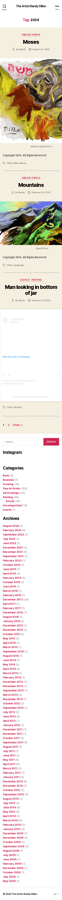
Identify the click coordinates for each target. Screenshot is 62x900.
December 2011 (12, 729)
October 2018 (11, 582)
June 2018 (9, 586)
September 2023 (13, 534)
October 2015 (11, 634)
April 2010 (9, 816)
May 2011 (9, 759)
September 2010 (13, 794)
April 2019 (9, 573)
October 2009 (12, 842)
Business (8, 479)
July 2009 (9, 855)
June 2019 (9, 569)
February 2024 (12, 530)
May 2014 (9, 664)
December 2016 (13, 612)
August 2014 (11, 655)
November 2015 (13, 629)
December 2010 (13, 781)
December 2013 (13, 681)
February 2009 (12, 863)
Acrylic (25, 279)
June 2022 (9, 543)
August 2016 (11, 616)
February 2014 (12, 677)
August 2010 (11, 798)
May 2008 (9, 881)
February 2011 (12, 772)
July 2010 (9, 803)
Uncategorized (12, 505)
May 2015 (9, 638)
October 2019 (11, 564)
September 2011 (13, 742)
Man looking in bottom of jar (31, 290)
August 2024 (11, 525)
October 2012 (11, 703)
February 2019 (12, 577)
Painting (36, 279)
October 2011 (11, 738)
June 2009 (10, 859)
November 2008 (13, 868)
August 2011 (10, 746)
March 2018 (10, 590)
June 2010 (9, 807)
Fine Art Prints (31, 34)
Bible (15, 163)
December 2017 (13, 599)
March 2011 (10, 768)
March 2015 (10, 647)
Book (6, 475)
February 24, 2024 (41, 192)
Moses (31, 42)
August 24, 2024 (41, 49)
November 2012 (13, 699)
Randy (22, 49)
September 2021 (13, 556)
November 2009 (13, 837)
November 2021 (13, 551)
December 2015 (13, 625)
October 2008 (12, 872)
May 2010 (9, 811)
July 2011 (9, 751)
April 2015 (9, 642)
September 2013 (13, 690)
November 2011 (12, 733)
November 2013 (13, 686)
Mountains (31, 185)
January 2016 (11, 621)
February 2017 (12, 608)
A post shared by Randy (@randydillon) (31, 397)
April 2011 (9, 764)
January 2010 (11, 829)
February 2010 (12, 824)
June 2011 (9, 755)
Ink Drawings (11, 492)
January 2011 (11, 777)
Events (7, 509)
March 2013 (10, 694)
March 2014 (10, 673)
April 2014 (9, 668)
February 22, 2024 (41, 300)
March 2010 (10, 820)
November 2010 (13, 785)
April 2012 (9, 720)
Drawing (8, 484)
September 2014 (13, 651)
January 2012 (11, 725)
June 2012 (9, 716)
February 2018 (12, 595)
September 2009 (13, 846)
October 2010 (11, 790)
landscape (18, 265)
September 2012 (13, 707)
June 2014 (9, 660)
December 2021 (13, 547)
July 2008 (9, 876)
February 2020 (12, 560)
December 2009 (13, 833)
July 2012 (9, 712)
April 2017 (9, 603)
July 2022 (9, 538)
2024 (9, 163)
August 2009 (11, 850)
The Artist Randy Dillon (31, 6)
